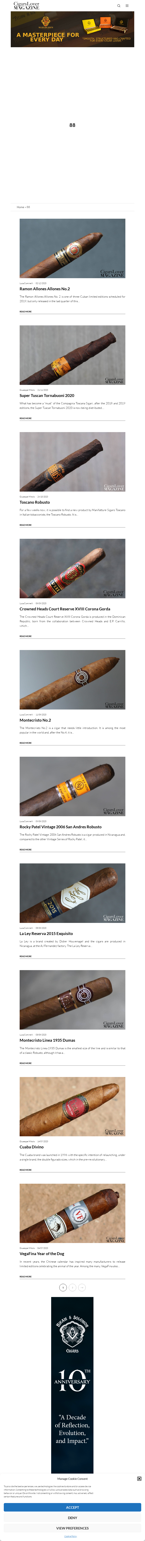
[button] (139, 1479)
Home (20, 207)
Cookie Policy (70, 1536)
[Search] (119, 5)
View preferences (72, 1528)
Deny (72, 1518)
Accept (72, 1507)
